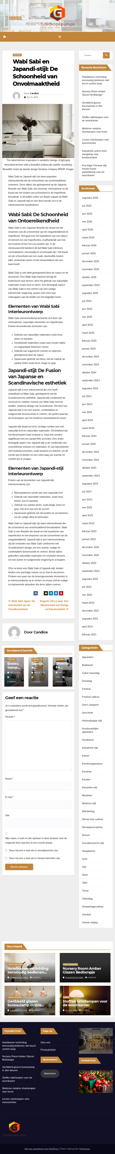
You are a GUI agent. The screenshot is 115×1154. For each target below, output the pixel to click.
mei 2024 (87, 412)
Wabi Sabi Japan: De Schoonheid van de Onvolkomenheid (21, 605)
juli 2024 (86, 396)
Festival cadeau (90, 697)
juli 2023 (86, 491)
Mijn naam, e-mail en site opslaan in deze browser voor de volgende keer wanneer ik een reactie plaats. (36, 840)
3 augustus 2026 (18, 1010)
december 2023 (90, 452)
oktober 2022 (89, 563)
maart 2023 (88, 523)
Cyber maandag (91, 673)
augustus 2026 (90, 198)
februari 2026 (89, 245)
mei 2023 (87, 507)
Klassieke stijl (89, 787)
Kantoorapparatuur (92, 763)
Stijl (84, 867)
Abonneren (50, 1073)
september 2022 (91, 571)
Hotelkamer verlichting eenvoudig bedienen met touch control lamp (95, 80)
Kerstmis (87, 771)
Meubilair (87, 795)
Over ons (45, 1042)
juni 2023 (87, 499)
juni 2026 (87, 213)
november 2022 (90, 555)
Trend (85, 890)
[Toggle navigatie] (60, 36)
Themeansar (84, 1149)
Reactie (10, 717)
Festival (17, 55)
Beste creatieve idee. (96, 1040)
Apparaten (87, 657)
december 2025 (90, 261)
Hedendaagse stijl (92, 720)
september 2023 (91, 475)
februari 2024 (89, 436)
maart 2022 (88, 602)
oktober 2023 (89, 468)
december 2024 (90, 356)
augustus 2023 (90, 483)
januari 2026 (89, 253)
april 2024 (87, 420)
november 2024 (90, 364)
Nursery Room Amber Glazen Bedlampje (82, 970)
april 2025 (87, 325)
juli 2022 (86, 587)
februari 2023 (89, 531)
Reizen (86, 835)
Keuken (86, 779)
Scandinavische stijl (93, 843)
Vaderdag (87, 898)
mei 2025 (87, 317)
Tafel (84, 882)
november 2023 (90, 460)
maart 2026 (88, 237)
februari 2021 (89, 634)
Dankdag (87, 681)
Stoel (85, 875)
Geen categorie (90, 705)
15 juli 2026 (71, 1010)
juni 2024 (87, 404)
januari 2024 (89, 444)
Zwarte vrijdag (90, 922)
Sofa (84, 859)
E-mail (9, 797)
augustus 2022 (90, 579)
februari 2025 (89, 340)
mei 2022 (87, 595)
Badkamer (87, 665)
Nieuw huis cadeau (92, 819)
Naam (9, 778)
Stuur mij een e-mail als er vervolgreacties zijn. (33, 850)
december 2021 (90, 610)
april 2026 (87, 229)
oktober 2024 (89, 372)
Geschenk (87, 712)
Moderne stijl (89, 803)
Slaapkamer (88, 851)
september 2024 (91, 380)
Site (7, 815)
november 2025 (90, 269)
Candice (34, 93)
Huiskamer (88, 740)
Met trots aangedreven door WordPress (42, 1149)
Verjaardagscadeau (92, 906)
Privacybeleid (48, 1050)
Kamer (85, 755)
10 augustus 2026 (74, 977)
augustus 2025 (90, 293)
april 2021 (87, 626)
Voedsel (86, 914)
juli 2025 (86, 301)
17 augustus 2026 (19, 977)
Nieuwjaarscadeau (92, 827)
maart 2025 (88, 333)
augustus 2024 (90, 388)
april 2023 (87, 515)
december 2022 (90, 547)
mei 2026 (87, 221)
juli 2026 (86, 205)
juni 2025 (87, 309)
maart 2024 (88, 428)
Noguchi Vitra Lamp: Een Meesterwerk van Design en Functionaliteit (54, 605)
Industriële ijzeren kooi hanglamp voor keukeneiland (94, 154)
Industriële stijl (90, 748)
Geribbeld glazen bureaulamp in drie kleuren (92, 106)
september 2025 (91, 285)
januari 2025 (89, 348)
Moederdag (88, 811)
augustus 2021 (90, 618)
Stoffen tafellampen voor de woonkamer (85, 1003)
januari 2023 (89, 539)
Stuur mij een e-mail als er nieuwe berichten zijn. (34, 858)
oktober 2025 (89, 277)
